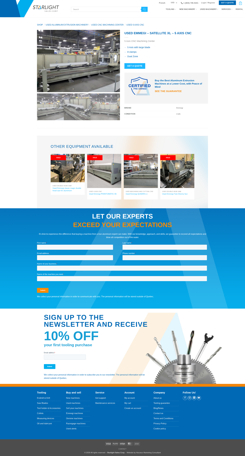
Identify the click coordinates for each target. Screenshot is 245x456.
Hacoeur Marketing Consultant (148, 453)
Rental (239, 9)
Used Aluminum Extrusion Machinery (67, 25)
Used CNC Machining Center (107, 25)
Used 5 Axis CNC (135, 25)
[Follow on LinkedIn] (194, 398)
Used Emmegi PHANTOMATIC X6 (103, 194)
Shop (40, 25)
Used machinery (208, 9)
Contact (122, 449)
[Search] (144, 9)
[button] (208, 2)
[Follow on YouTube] (199, 398)
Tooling (170, 9)
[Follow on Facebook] (185, 398)
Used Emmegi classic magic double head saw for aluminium (67, 189)
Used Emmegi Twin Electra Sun (175, 194)
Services (226, 9)
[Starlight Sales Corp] (46, 8)
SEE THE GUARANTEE (168, 91)
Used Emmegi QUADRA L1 (137, 194)
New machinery (187, 9)
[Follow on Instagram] (189, 398)
